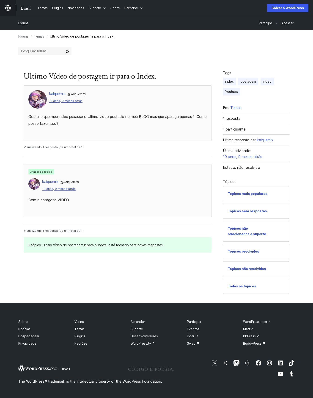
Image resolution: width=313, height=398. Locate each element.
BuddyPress (254, 343)
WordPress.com (257, 322)
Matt (248, 329)
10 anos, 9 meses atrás (65, 101)
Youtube (231, 91)
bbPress (251, 336)
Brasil (66, 369)
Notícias (24, 329)
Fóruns (23, 23)
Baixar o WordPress (288, 8)
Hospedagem (28, 336)
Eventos (193, 329)
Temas (39, 36)
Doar (192, 336)
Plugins (79, 336)
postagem (248, 81)
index (229, 81)
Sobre (23, 322)
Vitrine (79, 322)
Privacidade (27, 343)
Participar (194, 322)
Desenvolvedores (144, 336)
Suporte (137, 329)
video (267, 81)
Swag (193, 343)
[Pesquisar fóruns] (67, 51)
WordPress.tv (143, 343)
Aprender (138, 322)
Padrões (80, 343)
